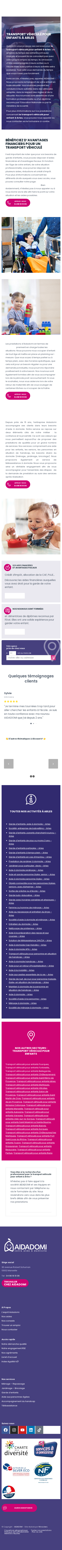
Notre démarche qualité (14, 1344)
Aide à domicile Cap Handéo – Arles (27, 944)
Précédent (9, 764)
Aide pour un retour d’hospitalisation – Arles (31, 965)
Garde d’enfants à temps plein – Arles (28, 852)
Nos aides (7, 1316)
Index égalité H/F (10, 1361)
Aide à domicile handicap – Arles (26, 961)
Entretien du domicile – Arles (23, 924)
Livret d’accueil (9, 1357)
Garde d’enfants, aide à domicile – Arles (29, 824)
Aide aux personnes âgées (16, 1396)
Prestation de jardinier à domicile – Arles (30, 861)
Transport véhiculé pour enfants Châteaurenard (30, 1074)
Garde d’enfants (10, 1392)
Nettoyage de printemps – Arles (25, 928)
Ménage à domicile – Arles (23, 1003)
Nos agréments (10, 1352)
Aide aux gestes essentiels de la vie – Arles (31, 974)
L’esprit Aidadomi (10, 1312)
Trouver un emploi (11, 1325)
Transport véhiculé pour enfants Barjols (26, 1125)
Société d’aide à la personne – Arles (27, 998)
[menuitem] (16, 1530)
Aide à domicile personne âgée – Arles (29, 878)
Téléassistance (9, 1405)
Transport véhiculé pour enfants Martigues (27, 1084)
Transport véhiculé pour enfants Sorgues (27, 1129)
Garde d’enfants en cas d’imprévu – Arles (30, 856)
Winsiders (43, 1526)
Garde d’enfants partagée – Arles (26, 848)
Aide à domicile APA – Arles (23, 949)
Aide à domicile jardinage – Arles (26, 870)
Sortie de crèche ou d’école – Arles (27, 891)
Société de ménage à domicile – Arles (29, 1007)
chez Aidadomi (15, 1283)
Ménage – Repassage (13, 1383)
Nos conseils (8, 1320)
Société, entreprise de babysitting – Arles (30, 828)
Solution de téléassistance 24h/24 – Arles (30, 940)
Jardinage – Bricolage (13, 1388)
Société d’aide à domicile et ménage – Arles (32, 919)
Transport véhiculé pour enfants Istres (36, 1081)
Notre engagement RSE (14, 1348)
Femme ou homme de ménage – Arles (29, 907)
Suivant (53, 764)
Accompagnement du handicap (18, 1401)
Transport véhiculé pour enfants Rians (33, 1153)
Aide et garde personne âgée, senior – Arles (32, 874)
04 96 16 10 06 (13, 1275)
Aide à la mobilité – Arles (21, 970)
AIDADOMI (18, 1526)
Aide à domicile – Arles (21, 994)
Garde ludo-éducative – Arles (24, 895)
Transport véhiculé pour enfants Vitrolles (26, 1088)
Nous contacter (9, 1329)
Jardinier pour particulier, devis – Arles (28, 865)
